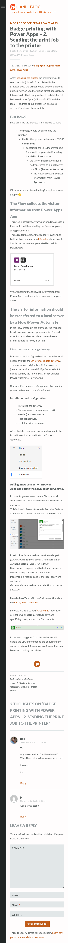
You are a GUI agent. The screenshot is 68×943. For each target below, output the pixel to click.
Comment (18, 848)
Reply (23, 782)
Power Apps (49, 23)
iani (40, 50)
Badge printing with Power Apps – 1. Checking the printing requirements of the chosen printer (23, 683)
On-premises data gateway (45, 360)
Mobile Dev (17, 23)
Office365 (33, 23)
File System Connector (26, 602)
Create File (43, 610)
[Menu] (3, 6)
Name (16, 895)
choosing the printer (27, 77)
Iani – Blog (29, 7)
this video (43, 238)
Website (17, 915)
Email (16, 905)
